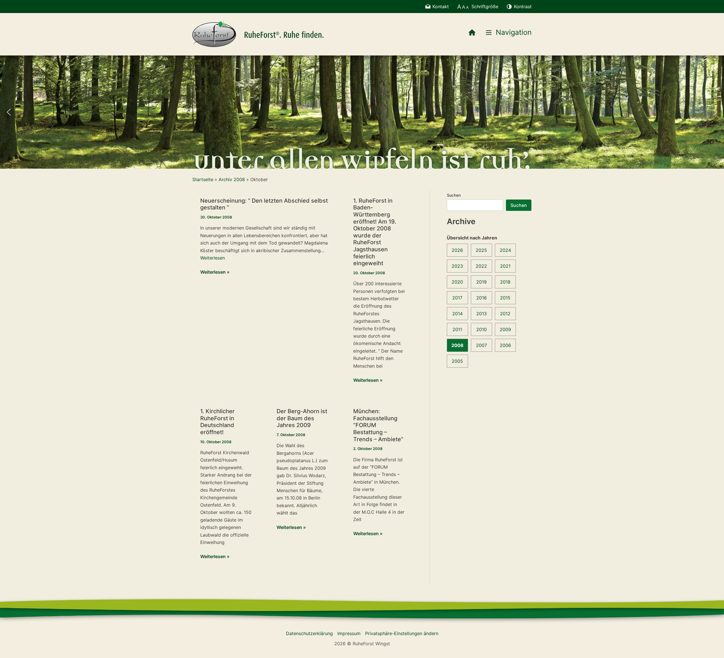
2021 (505, 266)
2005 (457, 361)
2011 (457, 329)
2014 (457, 313)
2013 (481, 313)
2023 (457, 266)
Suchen (454, 195)
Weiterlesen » (215, 272)
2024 (505, 250)
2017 (457, 298)
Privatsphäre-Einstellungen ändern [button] (401, 633)
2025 (481, 250)
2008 (457, 345)
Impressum (349, 633)
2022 (481, 266)
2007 (481, 345)
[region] (362, 112)
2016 (481, 298)
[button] (8, 112)
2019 (481, 282)
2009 (505, 329)
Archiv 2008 (232, 179)
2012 (505, 313)
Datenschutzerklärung (309, 633)
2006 (505, 345)
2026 (457, 250)
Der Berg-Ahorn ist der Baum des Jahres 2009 (302, 418)
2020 (457, 282)
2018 (505, 282)
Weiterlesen (212, 258)
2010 (481, 329)
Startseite (202, 179)
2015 (505, 298)
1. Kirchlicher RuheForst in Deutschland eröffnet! (217, 422)
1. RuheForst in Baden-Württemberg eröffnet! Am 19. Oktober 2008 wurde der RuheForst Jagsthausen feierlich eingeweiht (374, 232)
